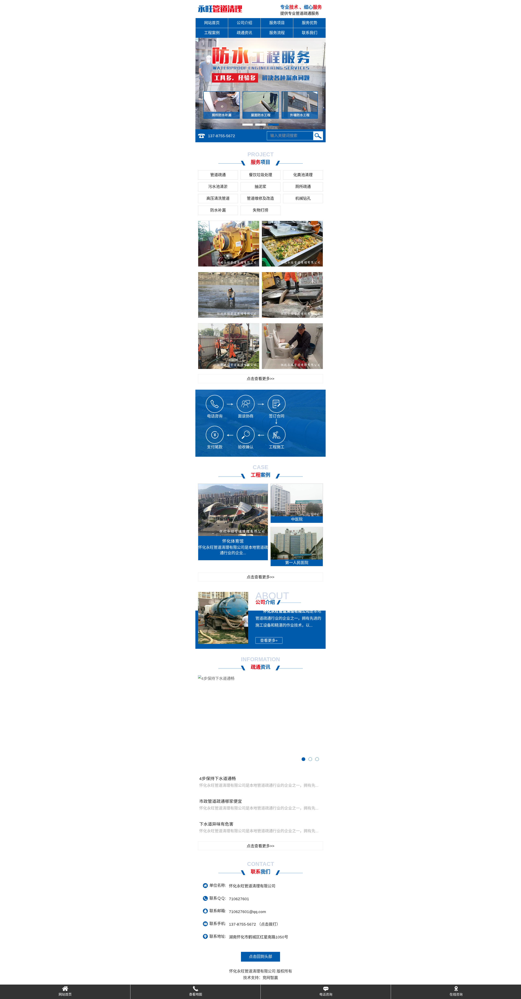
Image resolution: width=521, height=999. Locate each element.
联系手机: (217, 924)
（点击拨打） (254, 924)
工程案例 (212, 33)
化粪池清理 (303, 175)
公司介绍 (244, 23)
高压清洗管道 (218, 198)
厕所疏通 (303, 187)
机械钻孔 (303, 198)
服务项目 (277, 23)
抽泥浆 (260, 187)
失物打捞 (260, 210)
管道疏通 (218, 175)
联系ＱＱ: (217, 898)
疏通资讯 (244, 33)
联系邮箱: (217, 911)
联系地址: (217, 936)
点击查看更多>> (260, 379)
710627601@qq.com (247, 911)
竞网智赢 (270, 978)
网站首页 (212, 23)
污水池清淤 (218, 187)
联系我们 (309, 33)
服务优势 (309, 23)
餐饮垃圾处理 (260, 175)
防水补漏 (218, 210)
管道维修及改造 (260, 198)
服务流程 (277, 33)
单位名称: (217, 885)
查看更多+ (269, 640)
